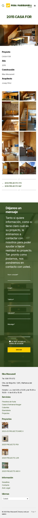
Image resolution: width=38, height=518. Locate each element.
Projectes (5, 413)
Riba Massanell (12, 512)
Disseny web (22, 512)
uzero (4, 514)
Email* (10, 288)
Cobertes (5, 407)
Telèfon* (11, 299)
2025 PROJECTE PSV (10, 445)
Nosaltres (5, 482)
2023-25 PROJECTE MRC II (12, 431)
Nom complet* (13, 275)
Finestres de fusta (9, 402)
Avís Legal (6, 488)
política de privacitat (16, 343)
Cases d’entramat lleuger (11, 405)
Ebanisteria (6, 410)
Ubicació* (11, 313)
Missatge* (11, 324)
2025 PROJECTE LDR (10, 458)
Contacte (5, 485)
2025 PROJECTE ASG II (11, 471)
